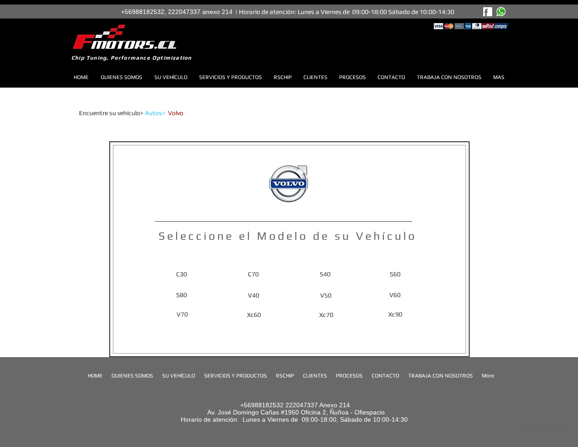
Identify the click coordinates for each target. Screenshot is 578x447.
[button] (188, 113)
